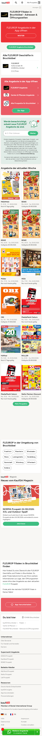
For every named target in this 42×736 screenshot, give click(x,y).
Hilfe (2, 719)
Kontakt (24, 722)
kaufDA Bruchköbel (9, 623)
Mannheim (19, 451)
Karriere (3, 647)
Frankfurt (7, 451)
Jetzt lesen (21, 524)
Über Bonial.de (6, 641)
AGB (2, 725)
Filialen (21, 623)
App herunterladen (7, 693)
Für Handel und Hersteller (10, 644)
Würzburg (19, 462)
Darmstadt (8, 462)
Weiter (33, 133)
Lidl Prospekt (5, 678)
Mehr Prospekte (21, 404)
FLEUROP (6, 584)
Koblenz (7, 468)
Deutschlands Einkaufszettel (11, 687)
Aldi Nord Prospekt (7, 671)
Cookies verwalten (27, 725)
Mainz (6, 457)
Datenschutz (5, 722)
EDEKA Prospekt (6, 656)
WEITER (21, 36)
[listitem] (11, 189)
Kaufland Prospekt (7, 659)
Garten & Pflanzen (9, 626)
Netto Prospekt (6, 674)
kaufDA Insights (6, 690)
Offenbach (31, 462)
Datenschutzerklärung (27, 153)
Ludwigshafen (18, 457)
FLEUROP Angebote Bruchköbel (21, 47)
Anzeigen (35, 7)
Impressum (25, 719)
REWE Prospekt (6, 662)
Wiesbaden (31, 451)
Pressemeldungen (7, 696)
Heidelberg (31, 457)
